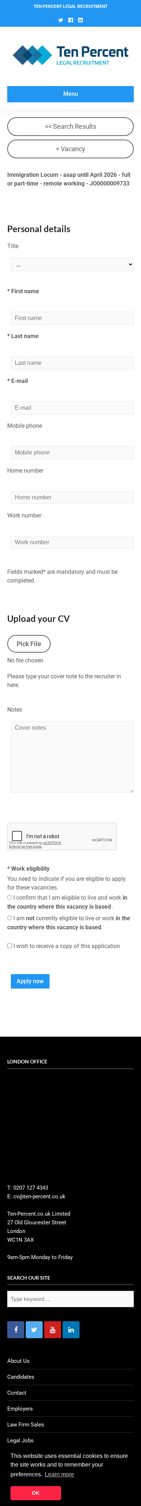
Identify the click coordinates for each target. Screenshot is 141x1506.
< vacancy (70, 149)
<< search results (70, 126)
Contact (16, 1393)
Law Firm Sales (25, 1424)
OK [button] (35, 1493)
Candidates (20, 1377)
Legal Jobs (20, 1440)
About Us (18, 1361)
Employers (20, 1408)
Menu (70, 93)
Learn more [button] (59, 1474)
